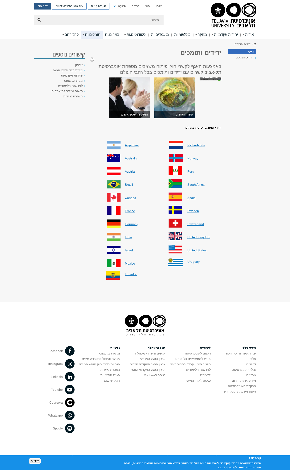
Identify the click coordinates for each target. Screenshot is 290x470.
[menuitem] (159, 6)
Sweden (193, 211)
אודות (249, 34)
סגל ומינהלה (156, 348)
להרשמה (42, 6)
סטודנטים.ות (136, 34)
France (130, 211)
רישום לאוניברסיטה (198, 353)
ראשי (251, 51)
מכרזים (251, 375)
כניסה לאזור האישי (198, 380)
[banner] (145, 19)
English (121, 6)
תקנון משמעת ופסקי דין (240, 391)
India (128, 237)
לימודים (205, 348)
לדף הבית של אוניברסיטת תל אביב (254, 44)
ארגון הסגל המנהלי (152, 359)
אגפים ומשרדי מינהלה (150, 353)
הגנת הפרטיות (110, 375)
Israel (129, 250)
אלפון (159, 6)
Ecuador (131, 274)
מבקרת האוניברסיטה (242, 386)
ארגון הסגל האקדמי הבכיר (147, 364)
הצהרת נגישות (73, 96)
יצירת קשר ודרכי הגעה (68, 70)
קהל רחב (72, 34)
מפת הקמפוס (73, 80)
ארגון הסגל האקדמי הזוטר (147, 369)
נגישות (115, 348)
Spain (191, 198)
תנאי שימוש (112, 380)
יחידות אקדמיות (226, 34)
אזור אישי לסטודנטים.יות (69, 6)
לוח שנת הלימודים (70, 86)
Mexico (130, 263)
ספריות (136, 6)
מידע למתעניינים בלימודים (192, 359)
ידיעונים (205, 375)
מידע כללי (249, 348)
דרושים (251, 364)
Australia (131, 158)
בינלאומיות (182, 34)
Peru (190, 171)
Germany (131, 224)
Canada (130, 198)
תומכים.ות (92, 34)
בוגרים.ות (112, 34)
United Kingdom (198, 237)
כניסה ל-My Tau (154, 375)
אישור (35, 461)
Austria (130, 171)
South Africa (196, 184)
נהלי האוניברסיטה (244, 369)
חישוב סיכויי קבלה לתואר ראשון (190, 364)
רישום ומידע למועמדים (67, 91)
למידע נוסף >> (227, 467)
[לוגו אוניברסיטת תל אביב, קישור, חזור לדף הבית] (233, 15)
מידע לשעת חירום (244, 380)
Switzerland (195, 224)
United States (197, 250)
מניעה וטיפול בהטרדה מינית (101, 359)
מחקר (202, 34)
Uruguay (193, 261)
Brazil (129, 184)
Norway (192, 158)
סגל (147, 6)
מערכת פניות (98, 6)
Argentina (132, 145)
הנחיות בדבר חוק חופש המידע (99, 364)
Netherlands (196, 145)
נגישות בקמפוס (109, 353)
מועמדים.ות (160, 34)
